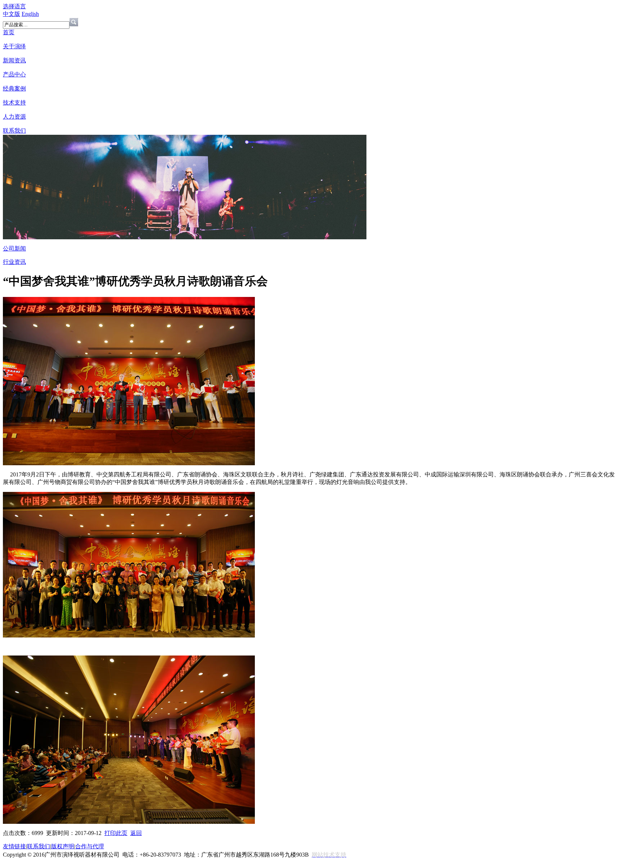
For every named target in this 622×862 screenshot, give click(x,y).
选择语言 (14, 6)
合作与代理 (89, 846)
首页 (8, 32)
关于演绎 (14, 46)
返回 (136, 833)
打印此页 (115, 833)
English (30, 14)
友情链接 (14, 846)
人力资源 (14, 117)
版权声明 (62, 846)
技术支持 (14, 102)
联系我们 (14, 131)
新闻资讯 (14, 60)
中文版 (11, 14)
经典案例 (14, 88)
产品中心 (14, 74)
